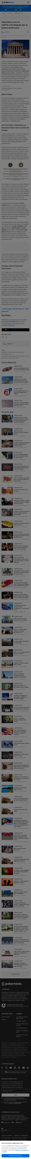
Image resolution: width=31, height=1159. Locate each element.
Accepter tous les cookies (15, 1155)
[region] (15, 1150)
